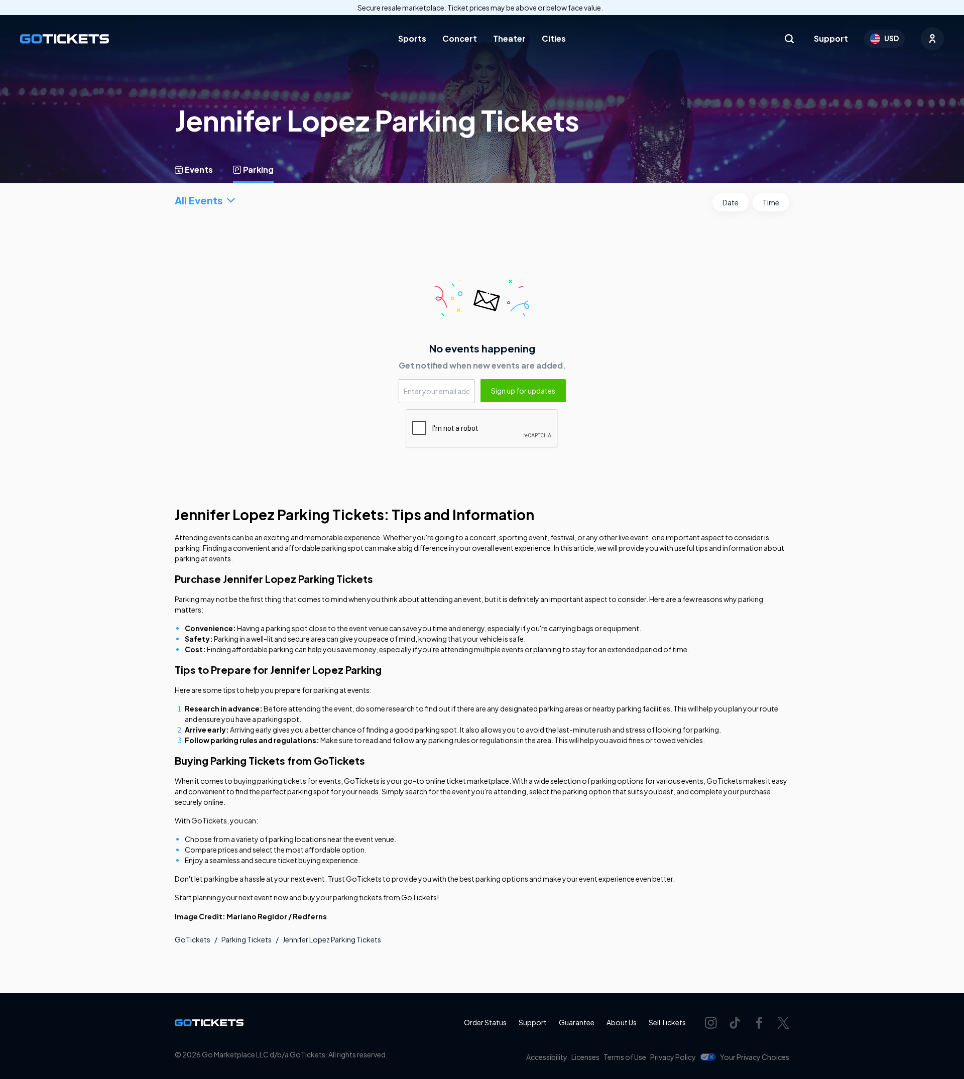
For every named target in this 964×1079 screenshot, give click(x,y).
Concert (459, 38)
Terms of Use (625, 1056)
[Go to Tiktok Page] (735, 1023)
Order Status (485, 1022)
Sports (412, 38)
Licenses (585, 1056)
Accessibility (546, 1056)
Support (831, 38)
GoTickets (192, 939)
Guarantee (576, 1022)
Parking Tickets (246, 939)
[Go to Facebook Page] (759, 1023)
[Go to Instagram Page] (711, 1023)
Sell (667, 1022)
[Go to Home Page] (64, 39)
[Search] (789, 38)
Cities (554, 38)
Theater (509, 38)
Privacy (673, 1056)
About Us (622, 1022)
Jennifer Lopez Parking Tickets (332, 939)
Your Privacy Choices (754, 1056)
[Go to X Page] (783, 1023)
